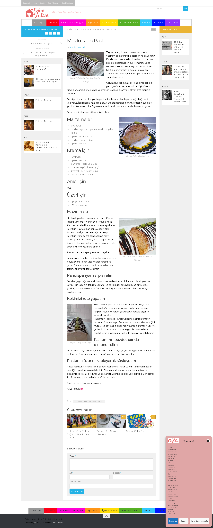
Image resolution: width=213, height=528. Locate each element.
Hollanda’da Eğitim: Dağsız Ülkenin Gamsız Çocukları (80, 434)
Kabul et (173, 521)
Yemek (90, 29)
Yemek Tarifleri (107, 29)
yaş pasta (101, 401)
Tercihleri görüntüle (199, 521)
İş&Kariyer (107, 22)
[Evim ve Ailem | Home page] (37, 12)
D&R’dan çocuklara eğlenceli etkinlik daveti (179, 47)
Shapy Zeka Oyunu (137, 431)
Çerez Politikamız (53, 3)
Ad (71, 473)
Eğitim (92, 22)
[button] (208, 441)
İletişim (171, 22)
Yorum (73, 456)
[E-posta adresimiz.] (58, 33)
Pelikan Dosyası (44, 100)
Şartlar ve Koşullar (39, 3)
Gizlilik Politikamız (67, 3)
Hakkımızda (26, 3)
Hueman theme (57, 523)
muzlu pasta (77, 401)
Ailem (51, 22)
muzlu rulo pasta (90, 401)
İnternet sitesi (75, 481)
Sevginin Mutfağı (77, 47)
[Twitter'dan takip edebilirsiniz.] (54, 33)
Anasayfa (39, 22)
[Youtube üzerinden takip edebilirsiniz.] (50, 33)
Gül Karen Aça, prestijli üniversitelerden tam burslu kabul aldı (181, 72)
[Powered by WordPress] (35, 523)
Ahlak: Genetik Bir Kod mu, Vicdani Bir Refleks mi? (180, 96)
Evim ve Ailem (75, 29)
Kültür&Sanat (128, 22)
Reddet (184, 521)
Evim (145, 22)
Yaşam (157, 22)
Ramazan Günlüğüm (72, 22)
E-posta (117, 473)
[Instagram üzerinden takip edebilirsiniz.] (46, 33)
